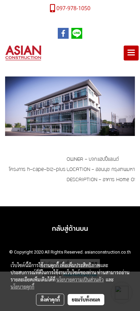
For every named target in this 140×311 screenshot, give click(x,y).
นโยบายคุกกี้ (22, 286)
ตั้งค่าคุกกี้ (50, 299)
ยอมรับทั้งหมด (86, 299)
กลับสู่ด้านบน (70, 228)
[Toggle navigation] (131, 53)
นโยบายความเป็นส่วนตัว (80, 279)
